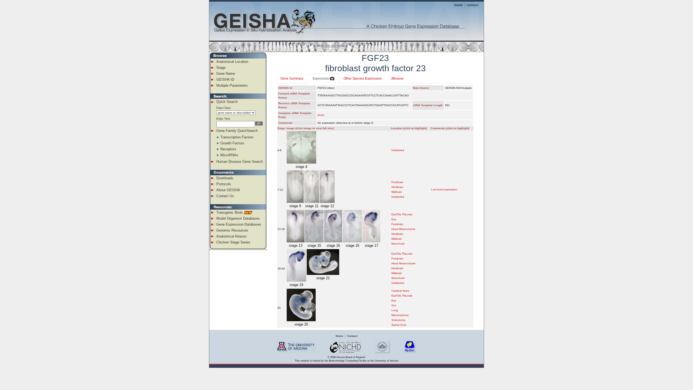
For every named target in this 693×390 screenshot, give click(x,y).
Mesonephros (399, 315)
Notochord (397, 243)
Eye (393, 219)
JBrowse (397, 78)
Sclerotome (398, 319)
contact (473, 4)
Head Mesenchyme (403, 228)
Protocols (223, 184)
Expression (321, 78)
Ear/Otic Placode (402, 214)
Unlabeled (397, 150)
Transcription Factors (237, 137)
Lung (394, 310)
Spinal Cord (398, 324)
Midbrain (396, 191)
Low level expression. (444, 189)
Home (339, 335)
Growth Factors (232, 143)
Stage (220, 68)
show (321, 114)
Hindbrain (397, 187)
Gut (393, 305)
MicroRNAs (229, 155)
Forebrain (397, 182)
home (458, 4)
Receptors (228, 149)
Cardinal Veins (400, 290)
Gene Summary (291, 78)
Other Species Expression (363, 78)
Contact (352, 335)
